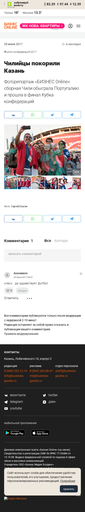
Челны (8, 12)
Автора (61, 241)
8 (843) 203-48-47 (41, 371)
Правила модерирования (21, 333)
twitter (53, 395)
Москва (28, 12)
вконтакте (17, 395)
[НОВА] (41, 25)
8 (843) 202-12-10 (15, 371)
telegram (16, 402)
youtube (15, 408)
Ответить (11, 298)
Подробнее (67, 481)
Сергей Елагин (19, 206)
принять (68, 489)
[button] (77, 128)
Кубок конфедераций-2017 (21, 51)
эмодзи (22, 290)
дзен (51, 402)
